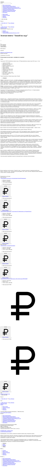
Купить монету (3, 46)
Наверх (1, 404)
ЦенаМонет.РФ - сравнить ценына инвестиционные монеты (6, 431)
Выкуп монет (5, 14)
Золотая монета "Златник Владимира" (8, 245)
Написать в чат (3, 52)
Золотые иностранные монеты (8, 9)
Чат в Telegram (11, 23)
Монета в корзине (5, 196)
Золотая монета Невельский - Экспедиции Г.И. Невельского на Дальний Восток (16, 211)
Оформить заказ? (3, 27)
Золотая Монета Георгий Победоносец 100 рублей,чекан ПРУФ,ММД (14, 278)
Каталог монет (5, 31)
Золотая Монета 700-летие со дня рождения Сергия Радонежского (13, 178)
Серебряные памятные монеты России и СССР (12, 8)
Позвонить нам (9, 52)
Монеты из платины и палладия (9, 11)
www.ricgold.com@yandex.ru (5, 412)
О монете (4, 78)
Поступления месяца (7, 5)
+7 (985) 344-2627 (3, 26)
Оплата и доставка (6, 15)
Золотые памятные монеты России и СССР (11, 7)
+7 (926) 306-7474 (3, 23)
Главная (4, 30)
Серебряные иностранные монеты (9, 10)
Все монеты (5, 12)
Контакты (4, 17)
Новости (4, 16)
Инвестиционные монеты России (9, 6)
